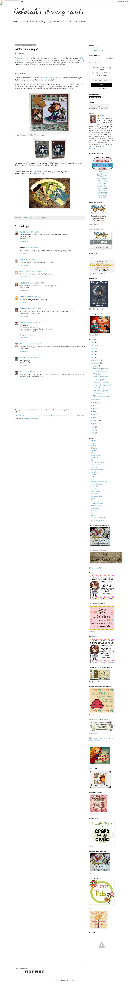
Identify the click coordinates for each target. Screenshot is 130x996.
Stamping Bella (96, 506)
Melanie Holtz (102, 194)
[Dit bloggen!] (39, 218)
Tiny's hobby (95, 508)
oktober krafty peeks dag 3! (102, 385)
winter (93, 515)
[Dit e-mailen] (37, 218)
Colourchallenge (96, 455)
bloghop (93, 446)
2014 (93, 355)
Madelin (23, 135)
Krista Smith (95, 487)
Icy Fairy (93, 477)
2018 (93, 343)
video (92, 513)
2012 (93, 427)
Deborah (101, 116)
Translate (104, 109)
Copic (92, 460)
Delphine (102, 177)
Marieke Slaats (102, 190)
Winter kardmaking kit (100, 371)
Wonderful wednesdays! (100, 377)
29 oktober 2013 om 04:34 (34, 322)
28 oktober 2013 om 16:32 (33, 309)
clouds (93, 453)
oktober (95, 366)
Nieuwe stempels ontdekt (101, 369)
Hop (68, 60)
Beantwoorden (24, 242)
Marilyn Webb (102, 192)
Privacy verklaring (97, 50)
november (96, 363)
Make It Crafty (95, 491)
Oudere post (80, 415)
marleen (22, 358)
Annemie (22, 322)
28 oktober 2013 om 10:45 (34, 248)
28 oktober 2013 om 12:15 (31, 260)
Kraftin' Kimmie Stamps (51, 78)
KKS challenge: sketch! (100, 374)
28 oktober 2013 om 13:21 (37, 271)
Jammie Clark (102, 180)
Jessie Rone (102, 185)
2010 (93, 433)
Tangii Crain (102, 197)
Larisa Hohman (102, 189)
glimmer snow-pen (97, 470)
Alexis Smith (102, 172)
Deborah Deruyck (102, 175)
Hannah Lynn (95, 472)
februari (96, 421)
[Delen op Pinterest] (45, 218)
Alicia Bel (94, 443)
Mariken (22, 309)
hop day (93, 475)
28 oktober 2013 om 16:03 (36, 283)
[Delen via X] (41, 218)
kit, (37, 165)
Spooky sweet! (97, 393)
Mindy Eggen (102, 195)
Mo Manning (95, 494)
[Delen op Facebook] (43, 218)
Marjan (22, 344)
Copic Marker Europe (97, 462)
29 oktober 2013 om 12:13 (33, 358)
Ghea (21, 232)
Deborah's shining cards (48, 11)
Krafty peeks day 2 (99, 388)
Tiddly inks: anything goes (101, 396)
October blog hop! (98, 380)
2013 (93, 358)
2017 (93, 346)
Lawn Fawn (95, 489)
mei (94, 412)
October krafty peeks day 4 (101, 382)
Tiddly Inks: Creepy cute (100, 391)
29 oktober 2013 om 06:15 (33, 344)
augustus (96, 403)
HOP (45, 80)
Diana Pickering (102, 178)
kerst (93, 479)
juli (94, 406)
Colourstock (94, 458)
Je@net (22, 297)
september (97, 400)
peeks (93, 499)
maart (95, 418)
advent (93, 441)
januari (95, 424)
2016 (93, 349)
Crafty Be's (94, 467)
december (96, 360)
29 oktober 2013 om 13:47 (34, 371)
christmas (94, 450)
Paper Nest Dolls (96, 496)
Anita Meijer (23, 283)
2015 (93, 352)
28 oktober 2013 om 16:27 (33, 297)
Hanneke (22, 371)
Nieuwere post (19, 415)
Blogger (72, 980)
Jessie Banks (102, 184)
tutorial (93, 511)
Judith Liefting (24, 271)
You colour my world (97, 520)
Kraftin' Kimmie (102, 187)
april (95, 415)
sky (92, 501)
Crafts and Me (95, 465)
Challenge (94, 448)
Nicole (21, 260)
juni (94, 409)
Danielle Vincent (102, 173)
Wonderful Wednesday (98, 518)
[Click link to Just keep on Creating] (101, 954)
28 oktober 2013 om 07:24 (31, 232)
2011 (93, 430)
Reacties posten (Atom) (31, 419)
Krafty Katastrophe (97, 484)
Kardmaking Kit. (38, 174)
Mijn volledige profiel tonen (97, 149)
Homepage (50, 415)
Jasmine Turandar (102, 182)
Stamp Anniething (97, 503)
